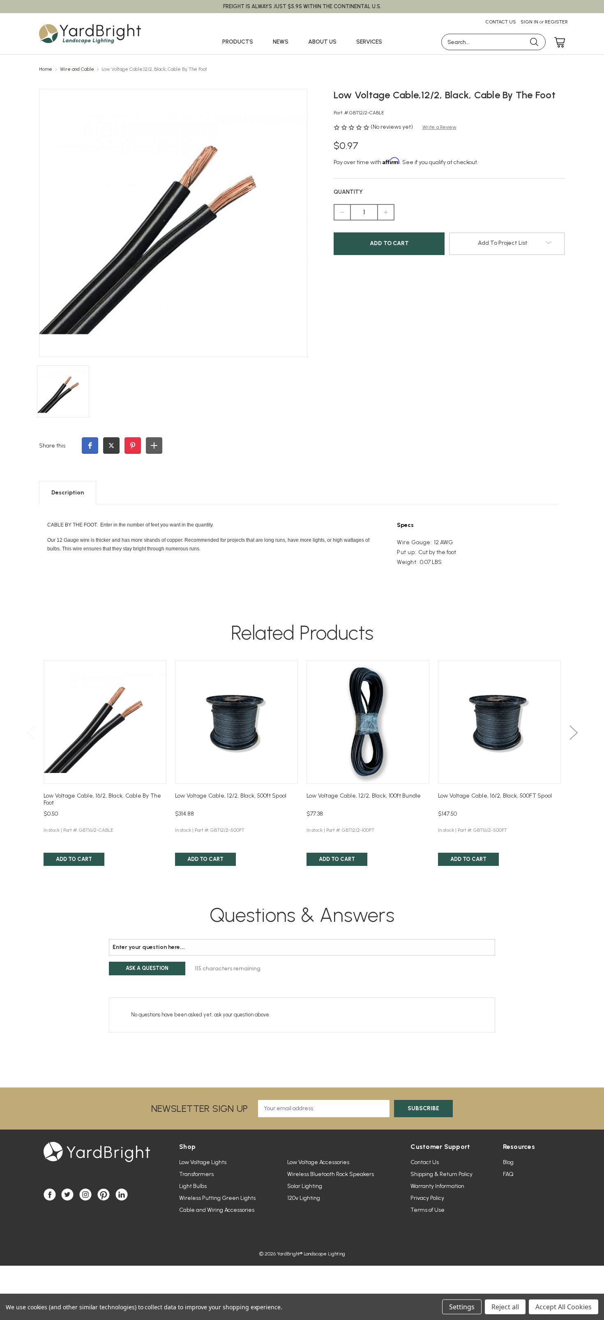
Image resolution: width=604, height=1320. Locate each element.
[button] (90, 445)
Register (556, 22)
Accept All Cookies (563, 1306)
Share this (52, 445)
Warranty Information (437, 1186)
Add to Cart (74, 859)
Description (67, 492)
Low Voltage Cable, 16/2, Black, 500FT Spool (495, 795)
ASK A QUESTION (147, 968)
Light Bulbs (193, 1186)
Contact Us (500, 22)
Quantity (348, 191)
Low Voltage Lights (202, 1162)
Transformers (196, 1174)
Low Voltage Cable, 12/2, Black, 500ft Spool (231, 795)
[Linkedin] (121, 1194)
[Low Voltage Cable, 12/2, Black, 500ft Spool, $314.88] (236, 722)
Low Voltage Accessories (318, 1162)
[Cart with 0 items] (557, 43)
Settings (462, 1306)
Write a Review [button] (439, 127)
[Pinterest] (103, 1194)
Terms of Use (427, 1209)
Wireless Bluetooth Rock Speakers (330, 1174)
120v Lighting (303, 1198)
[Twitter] (67, 1194)
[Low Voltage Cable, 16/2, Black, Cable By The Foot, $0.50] (105, 722)
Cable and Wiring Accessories (216, 1209)
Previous (31, 732)
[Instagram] (85, 1194)
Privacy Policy (427, 1198)
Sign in (529, 22)
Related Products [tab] (302, 633)
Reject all (505, 1306)
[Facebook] (50, 1194)
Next (573, 732)
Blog (508, 1162)
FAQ (508, 1174)
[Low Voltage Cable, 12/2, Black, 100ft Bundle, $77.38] (368, 722)
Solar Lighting (304, 1186)
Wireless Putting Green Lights (217, 1198)
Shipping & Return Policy (441, 1174)
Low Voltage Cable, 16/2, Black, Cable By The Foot (102, 799)
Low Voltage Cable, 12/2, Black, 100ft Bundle (364, 795)
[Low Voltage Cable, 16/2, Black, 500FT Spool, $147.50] (499, 722)
